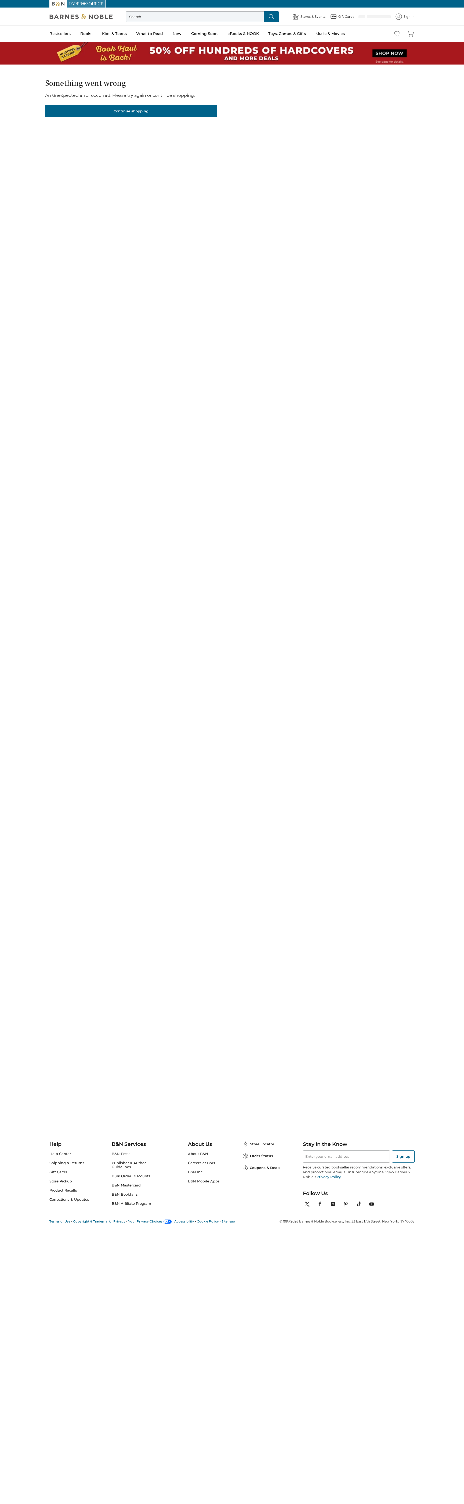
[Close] (7, 37)
